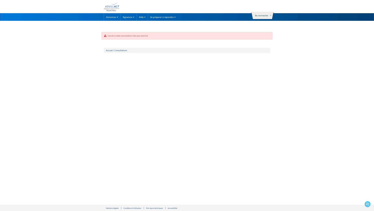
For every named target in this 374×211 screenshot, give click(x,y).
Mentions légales (112, 208)
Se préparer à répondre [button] (162, 17)
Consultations (120, 50)
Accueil (109, 50)
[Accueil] (111, 7)
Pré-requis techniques (154, 208)
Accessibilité (172, 208)
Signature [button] (127, 17)
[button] (262, 15)
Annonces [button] (111, 17)
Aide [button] (141, 17)
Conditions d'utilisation (132, 208)
